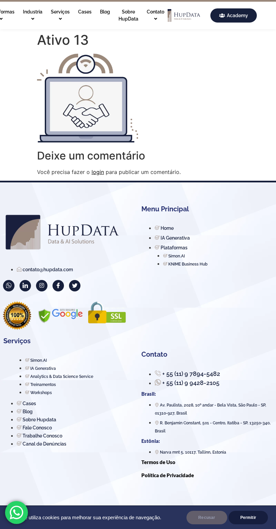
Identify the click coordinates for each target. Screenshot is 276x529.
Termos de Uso (158, 462)
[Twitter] (74, 285)
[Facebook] (58, 285)
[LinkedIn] (25, 285)
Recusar (206, 517)
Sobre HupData (128, 15)
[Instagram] (41, 285)
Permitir (248, 517)
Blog (105, 11)
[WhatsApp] (8, 285)
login (98, 172)
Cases (85, 11)
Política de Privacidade (167, 475)
